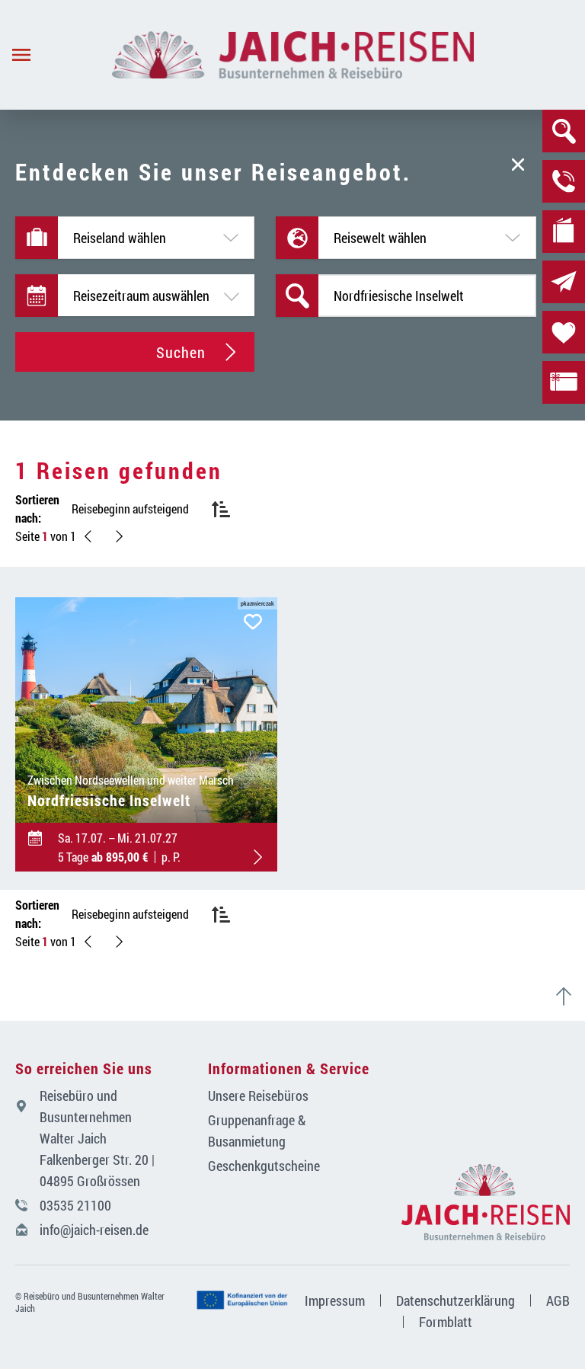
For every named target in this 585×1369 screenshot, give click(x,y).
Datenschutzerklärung (455, 1300)
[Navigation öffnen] (56, 54)
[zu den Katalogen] (563, 231)
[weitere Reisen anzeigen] (119, 536)
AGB (558, 1300)
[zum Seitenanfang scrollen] (570, 996)
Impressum (335, 1300)
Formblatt (445, 1322)
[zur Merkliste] (563, 332)
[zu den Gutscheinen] (563, 382)
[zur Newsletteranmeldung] (563, 282)
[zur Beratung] (563, 181)
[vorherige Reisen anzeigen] (88, 536)
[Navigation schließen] (293, 54)
